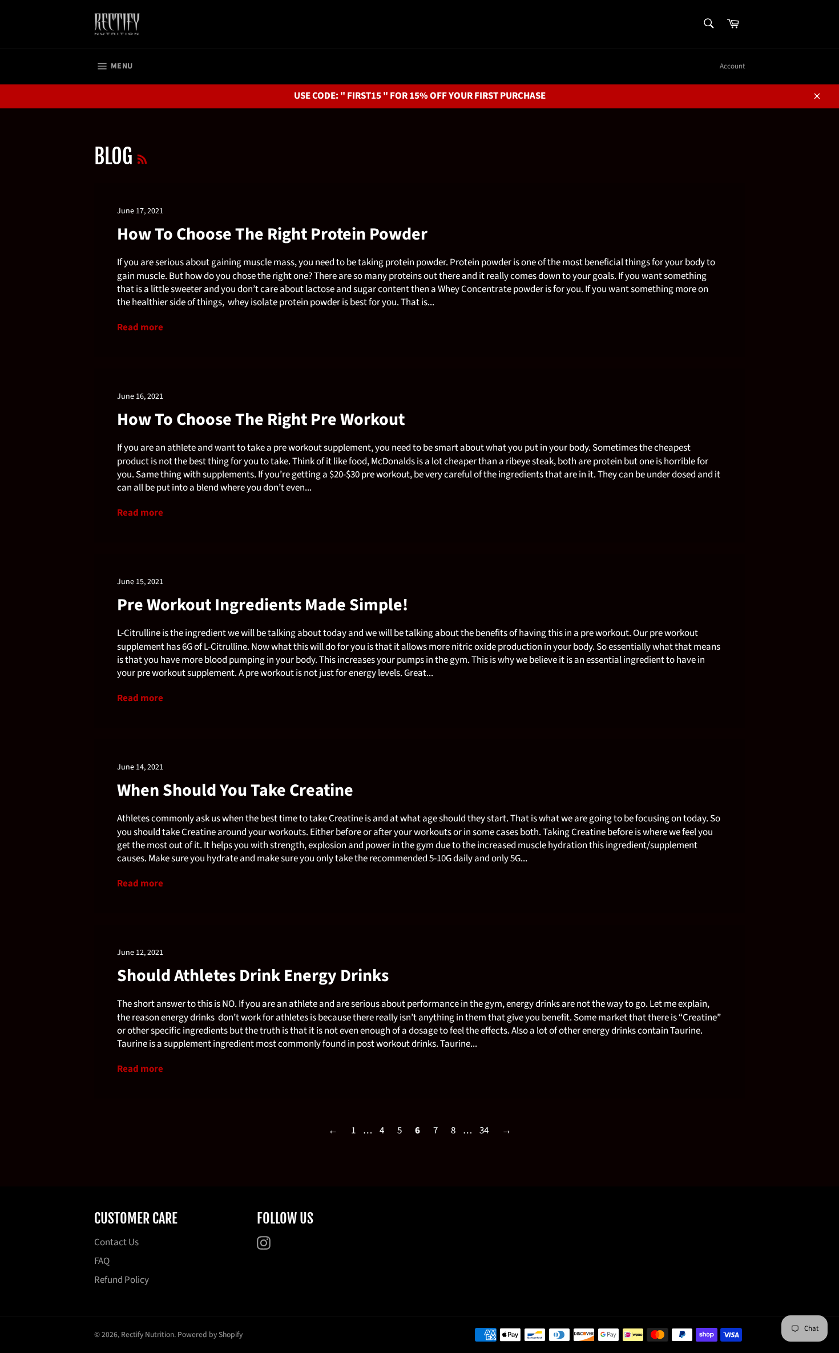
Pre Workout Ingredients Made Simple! (262, 605)
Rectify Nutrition (147, 1334)
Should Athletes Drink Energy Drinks (253, 975)
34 (484, 1130)
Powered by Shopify (210, 1334)
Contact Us (116, 1242)
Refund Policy (121, 1280)
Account (732, 66)
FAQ (102, 1261)
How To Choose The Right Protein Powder (272, 234)
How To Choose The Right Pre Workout (261, 419)
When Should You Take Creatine (235, 790)
